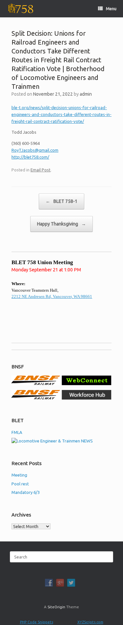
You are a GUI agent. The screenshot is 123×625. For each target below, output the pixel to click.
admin (86, 94)
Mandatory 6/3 (25, 492)
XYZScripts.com (90, 622)
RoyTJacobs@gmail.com (34, 150)
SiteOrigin (56, 607)
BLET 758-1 (61, 201)
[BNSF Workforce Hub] (61, 398)
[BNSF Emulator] (61, 383)
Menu (111, 8)
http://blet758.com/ (30, 157)
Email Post (41, 169)
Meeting (19, 475)
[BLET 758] (20, 8)
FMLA (16, 432)
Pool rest (20, 483)
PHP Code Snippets (36, 622)
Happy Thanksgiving (61, 223)
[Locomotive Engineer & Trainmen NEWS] (52, 441)
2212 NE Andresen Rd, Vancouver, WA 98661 (51, 296)
